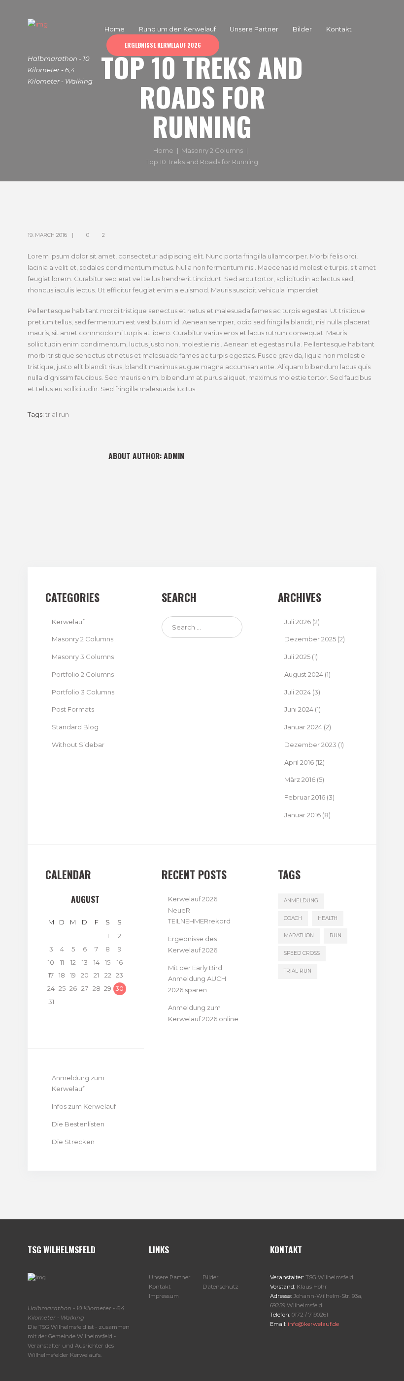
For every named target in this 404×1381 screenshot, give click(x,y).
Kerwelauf (68, 622)
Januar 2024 (303, 727)
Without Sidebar (78, 744)
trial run (57, 414)
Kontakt (159, 1286)
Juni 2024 (298, 709)
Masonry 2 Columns (212, 150)
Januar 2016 (302, 815)
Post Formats (73, 709)
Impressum (164, 1296)
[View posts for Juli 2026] (51, 899)
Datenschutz (220, 1286)
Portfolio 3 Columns (83, 692)
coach (293, 918)
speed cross (302, 953)
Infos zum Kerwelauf (84, 1106)
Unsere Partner (170, 1277)
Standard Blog (75, 727)
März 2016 (299, 779)
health (327, 918)
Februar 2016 (304, 797)
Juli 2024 (297, 692)
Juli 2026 (297, 622)
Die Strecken (73, 1142)
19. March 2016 (47, 235)
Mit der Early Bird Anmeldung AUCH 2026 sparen (197, 979)
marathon (299, 935)
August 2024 (303, 674)
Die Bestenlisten (78, 1124)
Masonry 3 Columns (83, 657)
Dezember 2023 (310, 744)
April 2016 (299, 762)
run (335, 935)
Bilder (210, 1277)
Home (163, 150)
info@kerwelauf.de (312, 1324)
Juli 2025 (297, 657)
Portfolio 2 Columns (83, 674)
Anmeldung (301, 900)
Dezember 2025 (310, 639)
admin (174, 455)
